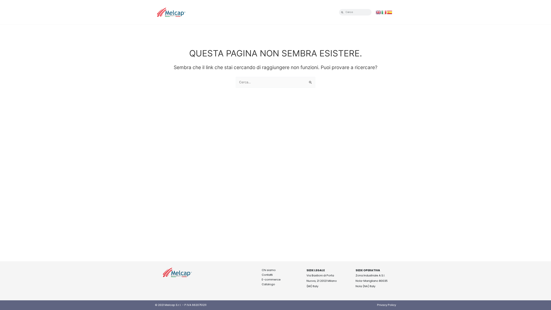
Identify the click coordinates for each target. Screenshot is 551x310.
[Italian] (384, 12)
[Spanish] (390, 12)
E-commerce (271, 279)
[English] (378, 12)
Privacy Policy (386, 305)
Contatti (267, 275)
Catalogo (268, 284)
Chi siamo (269, 270)
